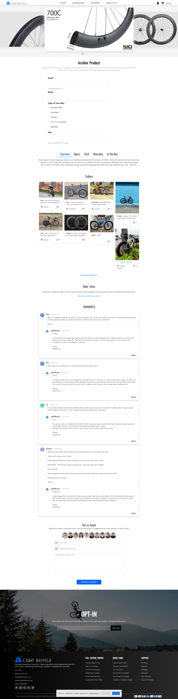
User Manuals (146, 676)
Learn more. (94, 693)
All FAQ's (144, 663)
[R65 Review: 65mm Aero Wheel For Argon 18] (102, 190)
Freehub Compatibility (120, 666)
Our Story (18, 670)
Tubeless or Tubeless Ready (122, 680)
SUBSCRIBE (116, 628)
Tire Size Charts (118, 670)
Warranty (144, 673)
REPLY (133, 355)
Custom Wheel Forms (92, 663)
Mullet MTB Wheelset (92, 676)
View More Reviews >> (89, 275)
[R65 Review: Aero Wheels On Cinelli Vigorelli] (76, 190)
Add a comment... (127, 262)
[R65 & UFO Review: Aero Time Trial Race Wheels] (51, 221)
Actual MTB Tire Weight (121, 673)
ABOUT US (111, 3)
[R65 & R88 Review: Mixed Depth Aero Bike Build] (127, 244)
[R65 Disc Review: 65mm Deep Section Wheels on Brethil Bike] (102, 223)
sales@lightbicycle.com (23, 677)
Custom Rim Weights (92, 670)
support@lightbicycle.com (24, 680)
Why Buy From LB (21, 674)
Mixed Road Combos (92, 673)
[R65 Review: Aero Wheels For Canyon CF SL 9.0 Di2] (127, 197)
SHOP (63, 3)
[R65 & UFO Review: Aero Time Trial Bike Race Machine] (51, 189)
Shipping (144, 670)
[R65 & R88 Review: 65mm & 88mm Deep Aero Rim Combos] (76, 222)
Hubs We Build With (120, 663)
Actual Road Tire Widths (121, 676)
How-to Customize (91, 666)
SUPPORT (95, 3)
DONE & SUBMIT (89, 582)
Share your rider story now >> (89, 296)
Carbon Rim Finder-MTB (93, 680)
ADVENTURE (78, 3)
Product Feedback (147, 680)
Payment (144, 666)
